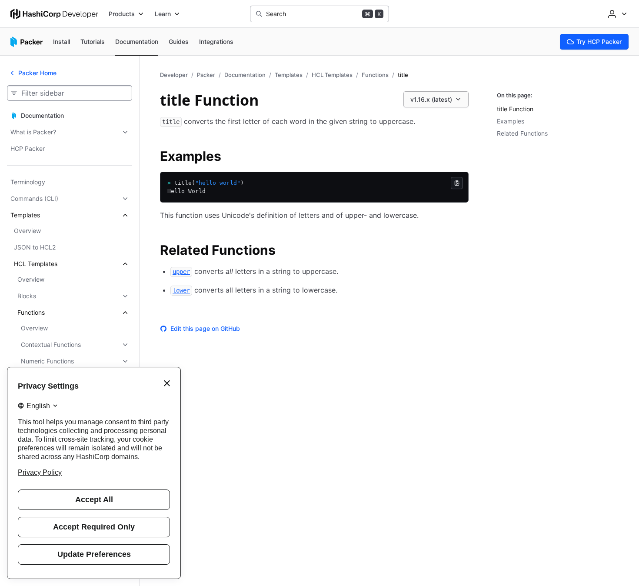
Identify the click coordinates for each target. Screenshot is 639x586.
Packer (206, 74)
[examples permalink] (230, 157)
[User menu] (616, 14)
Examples (510, 121)
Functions (375, 74)
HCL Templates (332, 74)
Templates (289, 74)
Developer (174, 74)
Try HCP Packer (599, 41)
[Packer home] (26, 41)
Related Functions (522, 133)
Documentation (245, 74)
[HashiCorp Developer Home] (54, 14)
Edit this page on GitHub (205, 328)
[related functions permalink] (284, 251)
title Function (515, 109)
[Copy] (457, 183)
